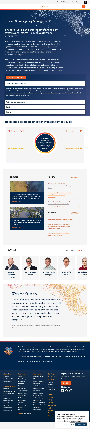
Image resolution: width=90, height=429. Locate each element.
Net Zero (6, 405)
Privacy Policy (50, 399)
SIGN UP (66, 383)
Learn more (15, 201)
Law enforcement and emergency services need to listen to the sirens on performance (60, 195)
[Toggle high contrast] (85, 2)
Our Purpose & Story (9, 379)
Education (36, 379)
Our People (51, 374)
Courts (8, 112)
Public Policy (22, 379)
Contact (78, 2)
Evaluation (21, 386)
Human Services (37, 395)
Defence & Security (38, 376)
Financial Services (38, 388)
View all (80, 251)
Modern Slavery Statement (51, 410)
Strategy (20, 376)
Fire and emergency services (16, 83)
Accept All (81, 424)
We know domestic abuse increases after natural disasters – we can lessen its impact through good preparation (59, 204)
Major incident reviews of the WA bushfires (60, 219)
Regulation (21, 381)
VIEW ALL (74, 177)
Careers (50, 394)
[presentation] (67, 250)
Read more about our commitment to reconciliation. (35, 361)
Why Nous (6, 376)
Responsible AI (7, 410)
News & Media (7, 381)
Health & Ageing (38, 393)
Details (66, 424)
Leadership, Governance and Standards (8, 401)
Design (20, 410)
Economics (21, 384)
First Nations (22, 388)
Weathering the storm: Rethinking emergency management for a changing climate (59, 186)
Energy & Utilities (38, 381)
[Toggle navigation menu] (5, 6)
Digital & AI (21, 407)
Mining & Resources (39, 403)
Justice (8, 107)
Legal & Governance (52, 404)
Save (72, 424)
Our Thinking (52, 377)
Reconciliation (7, 408)
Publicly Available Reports (50, 385)
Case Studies (52, 389)
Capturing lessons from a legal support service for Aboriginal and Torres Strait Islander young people (59, 226)
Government (36, 391)
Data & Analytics (23, 405)
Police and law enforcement (16, 102)
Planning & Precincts (39, 405)
